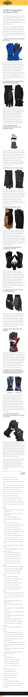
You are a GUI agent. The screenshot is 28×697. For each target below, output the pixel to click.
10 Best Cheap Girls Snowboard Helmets (13, 582)
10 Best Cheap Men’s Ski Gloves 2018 (12, 552)
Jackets (4, 591)
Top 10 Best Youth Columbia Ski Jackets (13, 623)
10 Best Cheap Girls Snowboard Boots (12, 529)
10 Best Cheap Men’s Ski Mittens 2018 (12, 554)
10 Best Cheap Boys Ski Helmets (11, 576)
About (4, 506)
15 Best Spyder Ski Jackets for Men (10, 479)
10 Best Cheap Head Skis (9, 671)
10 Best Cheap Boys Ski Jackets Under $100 (13, 592)
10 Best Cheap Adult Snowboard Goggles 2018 (14, 566)
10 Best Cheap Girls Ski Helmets (11, 580)
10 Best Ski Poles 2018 (9, 657)
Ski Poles (5, 655)
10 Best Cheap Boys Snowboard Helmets (13, 578)
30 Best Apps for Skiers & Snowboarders (12, 489)
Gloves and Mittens (7, 551)
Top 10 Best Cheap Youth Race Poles (12, 665)
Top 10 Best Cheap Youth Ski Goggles (12, 573)
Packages (5, 625)
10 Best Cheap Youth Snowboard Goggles (13, 568)
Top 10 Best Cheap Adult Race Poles (12, 659)
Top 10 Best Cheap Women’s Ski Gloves (12, 558)
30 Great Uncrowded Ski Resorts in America (13, 497)
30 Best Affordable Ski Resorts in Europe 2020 (13, 487)
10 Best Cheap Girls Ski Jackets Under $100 (13, 594)
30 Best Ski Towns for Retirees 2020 (11, 493)
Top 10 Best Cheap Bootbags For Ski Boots (13, 549)
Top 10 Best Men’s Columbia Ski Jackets (13, 619)
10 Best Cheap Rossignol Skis (10, 673)
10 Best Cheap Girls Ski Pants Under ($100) (13, 634)
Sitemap (5, 629)
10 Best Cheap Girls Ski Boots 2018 (12, 527)
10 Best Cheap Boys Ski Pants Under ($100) (13, 632)
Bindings (5, 508)
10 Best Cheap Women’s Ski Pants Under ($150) (14, 642)
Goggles (4, 565)
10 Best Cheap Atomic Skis (10, 669)
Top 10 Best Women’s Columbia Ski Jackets (13, 621)
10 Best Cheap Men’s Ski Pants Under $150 (13, 636)
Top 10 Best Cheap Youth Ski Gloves (12, 561)
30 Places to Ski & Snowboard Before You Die (13, 504)
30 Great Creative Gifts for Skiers (10, 495)
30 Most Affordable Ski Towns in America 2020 (13, 502)
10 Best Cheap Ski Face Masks (9, 477)
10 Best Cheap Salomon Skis (10, 675)
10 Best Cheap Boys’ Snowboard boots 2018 (14, 525)
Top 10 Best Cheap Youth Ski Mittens (12, 563)
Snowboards (5, 679)
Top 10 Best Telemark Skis (10, 677)
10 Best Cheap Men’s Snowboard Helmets (13, 587)
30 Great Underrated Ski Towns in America (12, 499)
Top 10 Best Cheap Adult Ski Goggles (12, 570)
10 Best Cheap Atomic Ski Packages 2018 (13, 626)
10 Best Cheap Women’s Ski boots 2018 (12, 537)
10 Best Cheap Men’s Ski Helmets (11, 585)
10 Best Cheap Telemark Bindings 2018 (13, 519)
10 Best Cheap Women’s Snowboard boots (13, 539)
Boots (4, 521)
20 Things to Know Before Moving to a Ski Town (13, 485)
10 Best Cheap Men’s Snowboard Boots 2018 (14, 531)
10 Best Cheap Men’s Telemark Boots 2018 (13, 535)
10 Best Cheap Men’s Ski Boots (11, 533)
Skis (4, 667)
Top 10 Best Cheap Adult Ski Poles (11, 661)
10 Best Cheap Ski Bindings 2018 (11, 517)
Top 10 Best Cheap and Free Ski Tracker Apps (13, 683)
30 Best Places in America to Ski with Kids (12, 491)
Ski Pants (5, 631)
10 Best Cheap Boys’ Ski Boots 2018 (12, 523)
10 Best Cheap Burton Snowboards (12, 681)
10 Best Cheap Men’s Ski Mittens (15, 471)
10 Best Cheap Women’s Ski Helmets (12, 589)
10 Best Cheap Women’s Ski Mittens (12, 556)
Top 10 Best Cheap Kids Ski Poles (11, 663)
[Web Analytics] (2, 696)
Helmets (5, 575)
